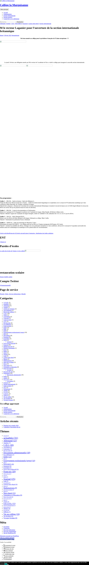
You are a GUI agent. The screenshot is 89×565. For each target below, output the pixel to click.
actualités (6, 304)
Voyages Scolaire (8, 400)
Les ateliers (10, 381)
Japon (5, 353)
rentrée (5, 378)
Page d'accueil (7, 368)
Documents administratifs (14, 375)
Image (1, 35)
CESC (5, 315)
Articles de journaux (9, 309)
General (9, 342)
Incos (4, 349)
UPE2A (5, 395)
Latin (4, 356)
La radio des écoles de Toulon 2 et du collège (12, 251)
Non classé (6, 365)
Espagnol (25, 23)
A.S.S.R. (5, 302)
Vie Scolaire (6, 398)
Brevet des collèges (8, 312)
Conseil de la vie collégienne (11, 19)
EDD (4, 327)
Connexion (6, 528)
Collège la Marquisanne (14, 5)
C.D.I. (12, 23)
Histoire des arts (7, 346)
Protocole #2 (8, 233)
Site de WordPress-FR (9, 533)
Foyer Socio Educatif (9, 343)
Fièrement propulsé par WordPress (9, 536)
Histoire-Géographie (9, 348)
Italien (5, 351)
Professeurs (6, 373)
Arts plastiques (7, 310)
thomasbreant (15, 35)
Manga (5, 359)
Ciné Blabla (6, 316)
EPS (4, 334)
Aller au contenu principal (7, 537)
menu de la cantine (8, 362)
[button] (7, 539)
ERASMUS (18, 23)
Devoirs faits (6, 323)
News (5, 364)
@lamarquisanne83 (5, 285)
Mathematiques (7, 360)
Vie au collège (7, 397)
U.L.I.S (5, 392)
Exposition (6, 338)
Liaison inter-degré (33, 23)
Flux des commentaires (9, 531)
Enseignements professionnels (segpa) (13, 332)
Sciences (5, 382)
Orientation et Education (10, 367)
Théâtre (5, 390)
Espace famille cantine (6, 277)
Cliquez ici (3, 242)
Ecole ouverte (7, 326)
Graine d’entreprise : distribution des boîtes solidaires (34, 233)
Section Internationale (9, 15)
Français (5, 345)
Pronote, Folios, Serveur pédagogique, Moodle (13, 294)
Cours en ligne (7, 320)
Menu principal (4, 9)
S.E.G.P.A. (6, 379)
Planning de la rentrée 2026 (11, 425)
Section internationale (45, 23)
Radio (5, 376)
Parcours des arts (8, 371)
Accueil (5, 12)
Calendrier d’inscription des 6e (11, 427)
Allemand (2, 23)
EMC (5, 329)
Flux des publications (9, 530)
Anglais (8, 23)
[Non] (8, 564)
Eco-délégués (7, 324)
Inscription (6, 526)
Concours (6, 318)
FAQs (5, 340)
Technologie (6, 389)
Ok (6, 564)
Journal (5, 354)
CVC (4, 321)
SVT (4, 387)
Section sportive (7, 17)
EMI (4, 331)
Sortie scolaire (7, 386)
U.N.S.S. (6, 393)
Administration (7, 14)
